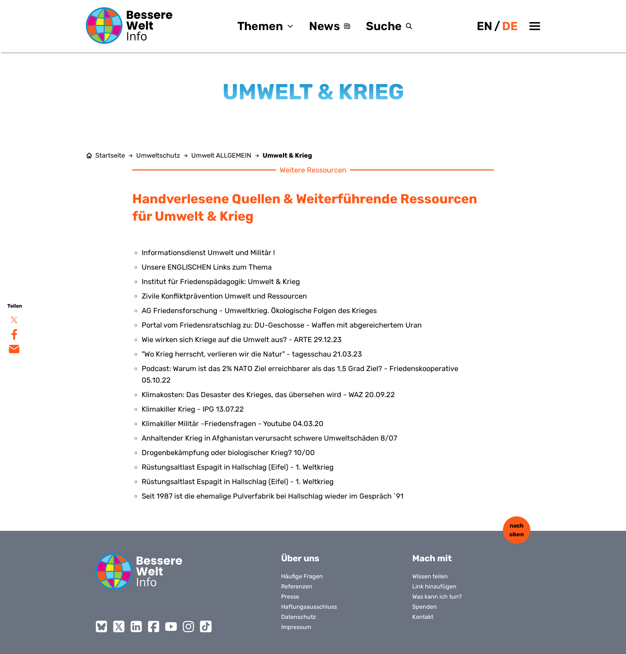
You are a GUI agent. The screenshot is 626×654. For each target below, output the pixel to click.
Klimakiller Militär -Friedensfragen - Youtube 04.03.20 (233, 423)
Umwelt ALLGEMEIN (221, 155)
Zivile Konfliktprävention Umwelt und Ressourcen (224, 296)
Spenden (424, 606)
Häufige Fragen (302, 576)
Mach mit (432, 558)
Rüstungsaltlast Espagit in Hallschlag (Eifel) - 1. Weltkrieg (238, 467)
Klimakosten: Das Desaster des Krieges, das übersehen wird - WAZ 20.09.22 (268, 394)
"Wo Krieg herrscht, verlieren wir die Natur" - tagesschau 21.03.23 (252, 354)
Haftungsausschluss (309, 606)
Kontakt (422, 616)
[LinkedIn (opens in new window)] (136, 626)
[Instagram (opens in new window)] (188, 626)
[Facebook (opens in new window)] (153, 626)
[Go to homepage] (139, 571)
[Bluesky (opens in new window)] (101, 626)
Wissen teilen (430, 576)
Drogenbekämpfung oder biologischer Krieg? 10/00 (228, 452)
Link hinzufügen (434, 586)
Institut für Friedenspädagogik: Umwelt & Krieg (221, 281)
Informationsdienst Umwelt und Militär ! (208, 252)
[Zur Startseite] (129, 25)
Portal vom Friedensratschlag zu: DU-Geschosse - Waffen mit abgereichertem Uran (282, 325)
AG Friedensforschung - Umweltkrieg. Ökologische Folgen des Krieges (259, 310)
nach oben (516, 530)
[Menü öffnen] (534, 26)
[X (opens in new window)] (119, 626)
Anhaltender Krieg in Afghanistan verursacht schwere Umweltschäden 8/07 (269, 438)
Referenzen (296, 586)
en (484, 26)
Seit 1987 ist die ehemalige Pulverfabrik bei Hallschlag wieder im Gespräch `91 (273, 496)
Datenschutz (298, 616)
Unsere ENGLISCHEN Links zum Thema (207, 267)
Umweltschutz (158, 155)
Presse (290, 596)
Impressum (296, 627)
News (324, 26)
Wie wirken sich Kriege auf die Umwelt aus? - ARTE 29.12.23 (242, 339)
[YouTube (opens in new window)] (171, 626)
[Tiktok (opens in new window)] (206, 626)
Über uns (300, 558)
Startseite (110, 155)
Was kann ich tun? (437, 596)
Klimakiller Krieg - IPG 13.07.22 (193, 409)
